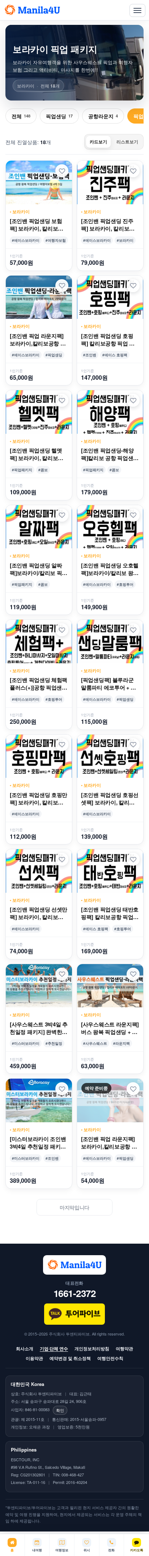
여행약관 (124, 1348)
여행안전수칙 (110, 1358)
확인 (60, 1410)
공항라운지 (103, 116)
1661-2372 (75, 1293)
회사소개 (24, 1348)
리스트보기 (127, 141)
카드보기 (98, 141)
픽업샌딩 (59, 116)
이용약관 (34, 1358)
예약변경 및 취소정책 (70, 1358)
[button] (61, 170)
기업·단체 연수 (54, 1348)
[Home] (32, 10)
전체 (21, 116)
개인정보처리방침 (91, 1348)
